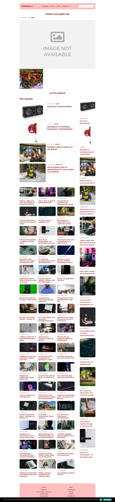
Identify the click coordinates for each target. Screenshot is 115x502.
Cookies (58, 6)
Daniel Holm (59, 164)
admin (32, 17)
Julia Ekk (56, 124)
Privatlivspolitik (107, 499)
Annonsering (45, 6)
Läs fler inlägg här (57, 93)
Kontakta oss (65, 6)
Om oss (52, 6)
